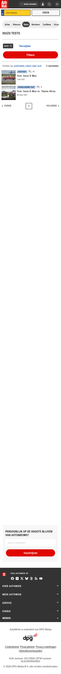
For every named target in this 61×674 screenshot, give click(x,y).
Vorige (7, 105)
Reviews (36, 24)
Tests (26, 24)
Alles (7, 24)
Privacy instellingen (46, 647)
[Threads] (31, 579)
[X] (22, 579)
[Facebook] (12, 579)
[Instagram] (17, 579)
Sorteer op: (8, 65)
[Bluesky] (26, 579)
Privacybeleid (27, 647)
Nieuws (16, 24)
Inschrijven (30, 553)
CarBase (47, 24)
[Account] (42, 4)
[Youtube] (41, 579)
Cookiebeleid (12, 647)
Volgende (51, 105)
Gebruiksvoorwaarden (30, 651)
